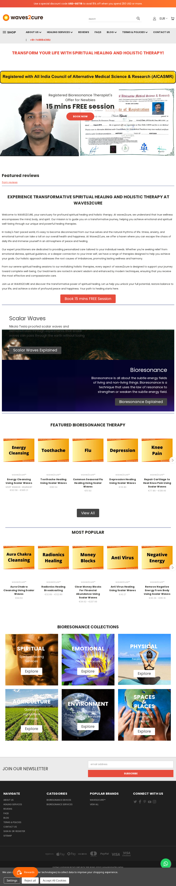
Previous (171, 875)
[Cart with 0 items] (172, 18)
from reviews (10, 182)
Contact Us (161, 32)
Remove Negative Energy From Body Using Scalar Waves (157, 590)
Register (20, 831)
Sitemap (7, 835)
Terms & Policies (133, 32)
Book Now (80, 116)
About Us (32, 32)
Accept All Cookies (54, 880)
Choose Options (19, 453)
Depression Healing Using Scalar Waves (122, 481)
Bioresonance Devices (59, 799)
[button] (35, 350)
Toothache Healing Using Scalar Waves (53, 481)
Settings (12, 880)
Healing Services (58, 32)
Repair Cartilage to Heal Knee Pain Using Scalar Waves (157, 483)
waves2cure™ (97, 799)
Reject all (30, 880)
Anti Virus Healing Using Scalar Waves (122, 588)
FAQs (98, 32)
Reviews (83, 32)
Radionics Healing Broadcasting (53, 588)
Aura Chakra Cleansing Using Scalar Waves (18, 590)
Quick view (18, 445)
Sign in (7, 831)
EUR (162, 18)
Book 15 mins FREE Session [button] (88, 298)
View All (94, 804)
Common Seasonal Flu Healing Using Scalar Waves (88, 483)
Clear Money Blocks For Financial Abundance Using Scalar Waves (88, 592)
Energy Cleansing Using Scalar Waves (19, 481)
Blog (110, 32)
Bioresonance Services (60, 804)
